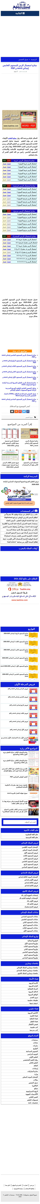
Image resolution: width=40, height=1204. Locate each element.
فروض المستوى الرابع (31, 864)
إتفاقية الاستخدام (29, 1188)
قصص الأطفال (33, 1024)
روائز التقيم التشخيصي (30, 1060)
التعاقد (36, 1065)
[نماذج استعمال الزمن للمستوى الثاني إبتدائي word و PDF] (29, 433)
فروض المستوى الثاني (30, 858)
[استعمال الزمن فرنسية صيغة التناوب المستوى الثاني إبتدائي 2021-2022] (10, 433)
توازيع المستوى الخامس (30, 952)
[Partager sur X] (24, 411)
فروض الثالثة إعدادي (31, 883)
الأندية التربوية (33, 983)
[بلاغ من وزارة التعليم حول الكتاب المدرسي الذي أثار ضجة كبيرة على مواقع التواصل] (33, 771)
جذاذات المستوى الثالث (30, 928)
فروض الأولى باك (32, 901)
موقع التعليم (12, 138)
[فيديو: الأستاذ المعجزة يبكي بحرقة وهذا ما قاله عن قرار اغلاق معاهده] (33, 803)
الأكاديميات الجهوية (32, 1094)
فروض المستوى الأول (31, 853)
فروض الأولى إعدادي (31, 880)
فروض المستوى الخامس (30, 861)
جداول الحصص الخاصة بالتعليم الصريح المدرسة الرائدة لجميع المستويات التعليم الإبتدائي (21, 389)
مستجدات (34, 1040)
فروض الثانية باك (32, 904)
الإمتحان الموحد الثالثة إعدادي (28, 877)
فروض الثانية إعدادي (31, 885)
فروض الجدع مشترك (31, 907)
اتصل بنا (25, 1185)
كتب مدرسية (34, 1030)
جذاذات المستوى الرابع (30, 925)
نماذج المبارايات (32, 1071)
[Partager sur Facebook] (27, 411)
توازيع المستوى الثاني (31, 949)
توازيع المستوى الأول (31, 943)
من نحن (32, 1185)
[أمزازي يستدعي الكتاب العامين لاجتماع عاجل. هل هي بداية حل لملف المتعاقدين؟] (33, 811)
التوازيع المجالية (33, 941)
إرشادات (35, 1068)
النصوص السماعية (32, 1051)
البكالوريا (35, 1085)
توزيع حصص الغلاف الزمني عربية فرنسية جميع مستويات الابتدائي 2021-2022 (10, 465)
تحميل (4, 164)
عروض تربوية (33, 1003)
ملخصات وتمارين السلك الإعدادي (27, 970)
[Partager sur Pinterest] (20, 411)
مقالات (35, 1080)
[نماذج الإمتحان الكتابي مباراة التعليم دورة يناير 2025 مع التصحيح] (33, 762)
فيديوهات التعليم (32, 1100)
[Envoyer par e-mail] (12, 411)
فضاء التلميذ (34, 1016)
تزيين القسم (34, 997)
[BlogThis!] (16, 411)
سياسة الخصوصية (18, 1188)
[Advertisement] (20, 37)
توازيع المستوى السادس (30, 958)
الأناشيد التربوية (33, 1013)
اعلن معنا (7, 1185)
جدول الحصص (29, 417)
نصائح (36, 1088)
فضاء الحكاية (34, 1019)
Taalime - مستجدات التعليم (13, 1195)
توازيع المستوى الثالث (31, 946)
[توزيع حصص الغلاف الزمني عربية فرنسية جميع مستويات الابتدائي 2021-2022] (10, 455)
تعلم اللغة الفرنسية (32, 837)
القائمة (18, 13)
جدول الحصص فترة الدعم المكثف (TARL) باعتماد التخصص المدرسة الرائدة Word (20, 394)
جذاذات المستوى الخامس (29, 919)
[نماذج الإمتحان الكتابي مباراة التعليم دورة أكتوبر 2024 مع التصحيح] (33, 754)
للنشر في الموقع (16, 1185)
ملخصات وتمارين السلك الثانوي (28, 973)
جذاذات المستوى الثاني (30, 922)
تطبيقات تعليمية (33, 1000)
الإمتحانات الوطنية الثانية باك (28, 898)
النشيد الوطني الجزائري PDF (18, 777)
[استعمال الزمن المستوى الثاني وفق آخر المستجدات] (29, 455)
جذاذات (35, 1043)
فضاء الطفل (34, 1021)
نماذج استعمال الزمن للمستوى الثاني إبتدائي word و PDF (31, 443)
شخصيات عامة (33, 1103)
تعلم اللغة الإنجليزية (32, 834)
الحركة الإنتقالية (33, 989)
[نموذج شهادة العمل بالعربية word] (33, 795)
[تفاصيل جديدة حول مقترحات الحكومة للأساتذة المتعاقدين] (33, 787)
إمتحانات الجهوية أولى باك (29, 895)
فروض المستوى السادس (30, 867)
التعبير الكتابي (33, 1097)
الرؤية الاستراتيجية (32, 1091)
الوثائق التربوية (33, 994)
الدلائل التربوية (33, 992)
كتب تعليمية (34, 1027)
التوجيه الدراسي (32, 1054)
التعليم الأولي (33, 1057)
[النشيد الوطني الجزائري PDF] (33, 779)
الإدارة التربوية (33, 986)
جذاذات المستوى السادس (29, 916)
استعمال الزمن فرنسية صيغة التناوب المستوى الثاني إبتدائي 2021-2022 (10, 443)
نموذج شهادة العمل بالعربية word (17, 793)
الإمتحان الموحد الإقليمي (30, 847)
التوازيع (35, 1048)
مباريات (35, 1045)
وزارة (36, 1074)
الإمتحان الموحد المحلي (30, 850)
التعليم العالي (33, 1063)
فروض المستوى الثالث (30, 856)
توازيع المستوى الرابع (31, 955)
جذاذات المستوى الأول (30, 931)
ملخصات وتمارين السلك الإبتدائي (27, 967)
